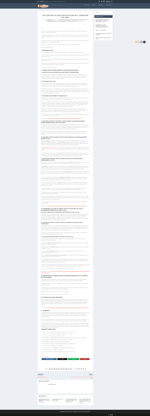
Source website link (44, 356)
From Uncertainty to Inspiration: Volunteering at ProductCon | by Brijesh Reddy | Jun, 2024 (102, 20)
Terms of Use (81, 411)
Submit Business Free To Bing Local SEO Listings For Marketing (44, 400)
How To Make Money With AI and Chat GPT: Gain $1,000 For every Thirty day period (85, 401)
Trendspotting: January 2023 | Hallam (57, 400)
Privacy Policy (87, 411)
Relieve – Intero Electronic (101, 30)
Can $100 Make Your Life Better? (51, 1)
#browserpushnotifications (65, 19)
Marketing (69, 21)
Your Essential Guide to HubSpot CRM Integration (103, 34)
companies (62, 148)
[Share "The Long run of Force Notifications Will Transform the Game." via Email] (68, 369)
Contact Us (70, 411)
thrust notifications (61, 63)
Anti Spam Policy (63, 411)
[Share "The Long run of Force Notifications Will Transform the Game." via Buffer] (64, 369)
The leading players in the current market (49, 147)
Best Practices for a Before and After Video (103, 38)
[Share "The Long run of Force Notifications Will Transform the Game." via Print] (71, 369)
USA (76, 21)
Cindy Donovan (50, 19)
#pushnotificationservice (61, 21)
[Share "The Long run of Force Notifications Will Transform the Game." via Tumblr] (57, 369)
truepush (73, 21)
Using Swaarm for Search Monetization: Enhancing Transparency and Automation (102, 25)
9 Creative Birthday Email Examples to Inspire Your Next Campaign (71, 400)
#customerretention (83, 19)
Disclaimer (75, 411)
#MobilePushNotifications (52, 21)
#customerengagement (74, 19)
